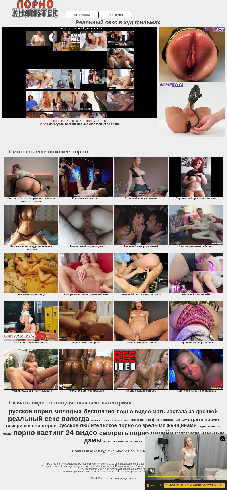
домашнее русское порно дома (110, 420)
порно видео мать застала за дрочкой (167, 411)
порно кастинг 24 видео (55, 433)
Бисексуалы (55, 124)
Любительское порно (104, 124)
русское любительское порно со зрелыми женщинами (127, 425)
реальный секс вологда (48, 418)
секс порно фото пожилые (155, 419)
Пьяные (82, 124)
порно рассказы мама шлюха (122, 441)
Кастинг (70, 124)
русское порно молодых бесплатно (61, 411)
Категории (81, 14)
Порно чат (115, 14)
